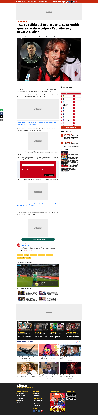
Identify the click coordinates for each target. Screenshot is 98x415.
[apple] (74, 398)
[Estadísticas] (67, 1)
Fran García (49, 255)
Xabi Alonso (42, 255)
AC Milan (29, 258)
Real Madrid (21, 258)
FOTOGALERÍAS (24, 322)
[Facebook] (34, 410)
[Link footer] (21, 385)
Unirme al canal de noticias (39, 239)
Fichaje (26, 255)
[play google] (74, 395)
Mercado (20, 255)
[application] (38, 275)
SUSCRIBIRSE (49, 175)
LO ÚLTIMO (64, 150)
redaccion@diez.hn (27, 250)
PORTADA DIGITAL (54, 392)
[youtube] (42, 410)
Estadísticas (68, 87)
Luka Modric (34, 255)
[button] (1, 110)
